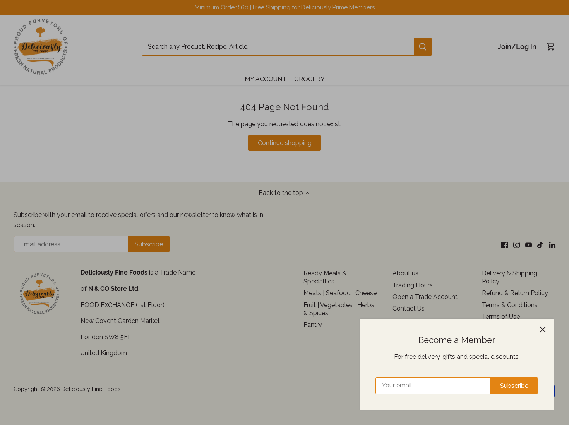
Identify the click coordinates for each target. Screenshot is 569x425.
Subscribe (514, 385)
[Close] (542, 329)
